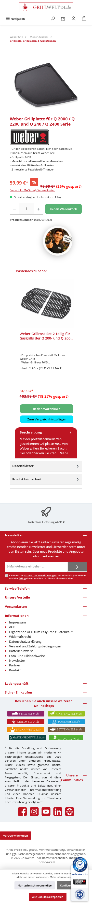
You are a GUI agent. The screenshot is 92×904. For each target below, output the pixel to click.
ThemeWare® (46, 862)
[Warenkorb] (84, 19)
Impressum (17, 622)
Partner (14, 665)
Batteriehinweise (21, 651)
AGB (21, 578)
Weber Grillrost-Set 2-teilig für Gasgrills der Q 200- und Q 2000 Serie (46, 336)
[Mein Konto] (73, 19)
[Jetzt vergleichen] (63, 19)
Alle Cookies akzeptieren (47, 897)
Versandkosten (76, 849)
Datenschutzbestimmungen (40, 575)
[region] (46, 85)
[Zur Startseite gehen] (46, 7)
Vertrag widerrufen (15, 835)
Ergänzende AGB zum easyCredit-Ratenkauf (41, 632)
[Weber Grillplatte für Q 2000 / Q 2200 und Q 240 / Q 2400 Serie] (46, 85)
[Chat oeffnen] (58, 241)
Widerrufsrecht (20, 636)
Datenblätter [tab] (23, 466)
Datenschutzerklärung (25, 641)
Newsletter (17, 660)
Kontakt (15, 670)
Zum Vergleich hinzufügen (46, 419)
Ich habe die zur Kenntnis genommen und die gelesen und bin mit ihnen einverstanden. (47, 577)
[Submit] (77, 567)
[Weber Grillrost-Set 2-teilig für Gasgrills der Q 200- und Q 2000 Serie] (47, 303)
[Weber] (46, 137)
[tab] (46, 442)
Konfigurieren (69, 885)
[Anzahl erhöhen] (38, 209)
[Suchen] (52, 19)
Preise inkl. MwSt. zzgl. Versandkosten (32, 190)
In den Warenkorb (63, 209)
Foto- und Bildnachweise (27, 656)
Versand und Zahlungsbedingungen (35, 646)
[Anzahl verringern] (14, 209)
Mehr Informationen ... (63, 877)
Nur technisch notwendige (35, 885)
